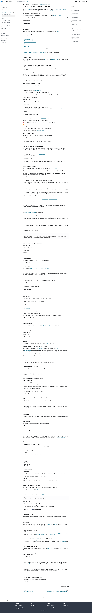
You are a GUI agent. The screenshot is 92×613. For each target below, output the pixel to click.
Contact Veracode (50, 605)
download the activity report (60, 437)
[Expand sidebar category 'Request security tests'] (14, 35)
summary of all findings (51, 534)
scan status (57, 348)
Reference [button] (84, 1)
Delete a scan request (41, 489)
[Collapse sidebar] (7, 601)
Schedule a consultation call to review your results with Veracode (35, 52)
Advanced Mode (55, 168)
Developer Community (19, 607)
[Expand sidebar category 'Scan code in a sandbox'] (14, 20)
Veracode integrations (52, 17)
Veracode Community (18, 605)
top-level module (50, 548)
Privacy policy (65, 605)
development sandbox (57, 15)
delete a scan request (26, 308)
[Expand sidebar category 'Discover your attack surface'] (14, 28)
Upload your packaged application (30, 42)
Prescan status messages (41, 130)
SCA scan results (43, 118)
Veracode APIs (42, 17)
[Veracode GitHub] (88, 1)
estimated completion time (33, 268)
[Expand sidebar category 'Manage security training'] (14, 37)
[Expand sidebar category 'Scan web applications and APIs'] (14, 30)
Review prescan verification (29, 43)
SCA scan (45, 59)
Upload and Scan (27, 9)
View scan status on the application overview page (76, 30)
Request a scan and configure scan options (31, 40)
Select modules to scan (28, 45)
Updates (76, 1)
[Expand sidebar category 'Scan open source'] (14, 24)
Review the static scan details (75, 37)
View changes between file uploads (30, 212)
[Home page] (24, 4)
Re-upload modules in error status (76, 20)
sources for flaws (36, 538)
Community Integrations (19, 608)
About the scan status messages (76, 34)
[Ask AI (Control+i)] (27, 1)
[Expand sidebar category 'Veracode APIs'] (14, 42)
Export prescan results (75, 13)
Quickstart (72, 6)
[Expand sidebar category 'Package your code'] (14, 7)
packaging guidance (42, 154)
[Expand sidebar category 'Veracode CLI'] (14, 40)
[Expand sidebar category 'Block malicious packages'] (14, 32)
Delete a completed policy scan (75, 38)
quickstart (57, 31)
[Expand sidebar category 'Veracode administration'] (14, 39)
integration (56, 524)
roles (29, 563)
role (47, 343)
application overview (27, 350)
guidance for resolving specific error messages (49, 199)
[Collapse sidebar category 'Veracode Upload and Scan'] (14, 12)
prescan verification (54, 59)
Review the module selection (76, 17)
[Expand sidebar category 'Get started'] (14, 6)
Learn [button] (79, 1)
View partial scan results (74, 41)
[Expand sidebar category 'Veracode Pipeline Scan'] (14, 22)
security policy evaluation (40, 534)
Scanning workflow (73, 7)
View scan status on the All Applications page (77, 28)
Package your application (28, 39)
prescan (37, 80)
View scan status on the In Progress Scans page (77, 32)
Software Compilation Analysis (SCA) (59, 9)
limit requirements (38, 90)
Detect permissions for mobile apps (76, 14)
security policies (51, 10)
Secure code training (50, 607)
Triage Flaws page (63, 541)
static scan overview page (45, 268)
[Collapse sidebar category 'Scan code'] (14, 11)
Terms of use (65, 607)
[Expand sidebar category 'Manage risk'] (14, 33)
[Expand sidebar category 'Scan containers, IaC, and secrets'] (14, 26)
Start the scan (26, 46)
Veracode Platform (49, 524)
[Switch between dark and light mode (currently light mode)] (90, 1)
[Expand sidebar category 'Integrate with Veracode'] (14, 9)
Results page (60, 533)
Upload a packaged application (75, 10)
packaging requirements (54, 85)
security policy (40, 348)
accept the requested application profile (47, 325)
